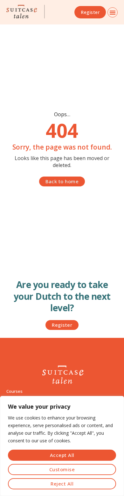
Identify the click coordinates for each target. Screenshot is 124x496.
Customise (62, 469)
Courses (14, 391)
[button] (112, 12)
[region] (62, 446)
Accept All (62, 455)
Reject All (62, 483)
